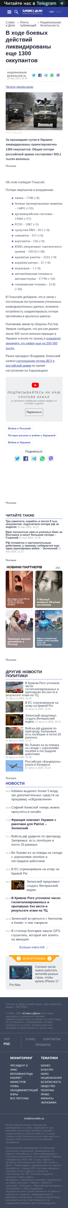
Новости (15, 783)
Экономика (48, 1102)
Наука (45, 1073)
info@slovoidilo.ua (34, 1118)
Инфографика (34, 958)
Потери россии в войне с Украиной (32, 435)
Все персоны (19, 1098)
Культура (47, 1069)
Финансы (47, 1098)
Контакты (52, 1039)
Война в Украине (19, 442)
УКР (51, 12)
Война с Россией (19, 428)
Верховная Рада (21, 1073)
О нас (31, 1039)
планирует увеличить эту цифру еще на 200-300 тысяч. (33, 343)
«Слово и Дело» (31, 1013)
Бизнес (46, 1065)
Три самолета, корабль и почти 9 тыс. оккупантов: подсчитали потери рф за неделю (32, 524)
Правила (43, 1044)
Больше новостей (31, 947)
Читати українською (19, 87)
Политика (47, 1090)
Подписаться (34, 412)
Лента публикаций (28, 24)
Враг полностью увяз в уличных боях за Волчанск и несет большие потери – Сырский (34, 534)
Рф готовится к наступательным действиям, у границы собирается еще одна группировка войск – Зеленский (33, 547)
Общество (48, 1086)
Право (45, 1094)
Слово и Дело (10, 24)
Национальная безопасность (50, 24)
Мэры (14, 1094)
